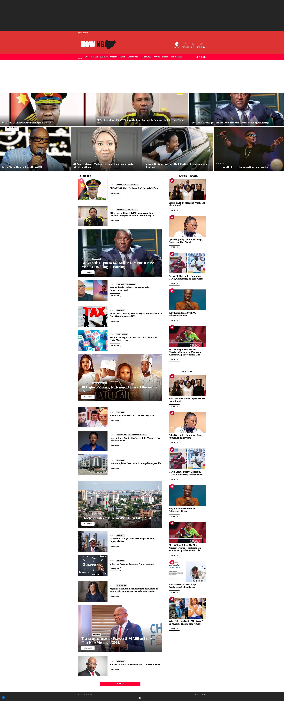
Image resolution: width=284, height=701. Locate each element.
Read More (115, 193)
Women (122, 57)
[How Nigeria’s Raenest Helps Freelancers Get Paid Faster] (187, 571)
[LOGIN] (204, 57)
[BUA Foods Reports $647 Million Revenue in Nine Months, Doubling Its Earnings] (236, 109)
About (80, 33)
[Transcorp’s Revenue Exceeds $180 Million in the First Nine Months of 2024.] (120, 628)
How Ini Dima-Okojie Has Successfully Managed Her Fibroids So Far (135, 439)
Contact (85, 33)
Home (86, 57)
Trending (201, 47)
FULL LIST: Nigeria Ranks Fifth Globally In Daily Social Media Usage (134, 338)
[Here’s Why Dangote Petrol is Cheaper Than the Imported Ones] (92, 541)
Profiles (94, 57)
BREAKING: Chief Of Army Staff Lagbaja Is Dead (134, 188)
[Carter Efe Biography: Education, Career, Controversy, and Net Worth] (187, 263)
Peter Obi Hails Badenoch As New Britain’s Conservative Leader (130, 288)
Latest (177, 47)
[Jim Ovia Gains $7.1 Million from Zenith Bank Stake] (92, 666)
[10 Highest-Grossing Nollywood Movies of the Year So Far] (120, 377)
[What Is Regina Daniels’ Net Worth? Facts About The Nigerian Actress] (187, 608)
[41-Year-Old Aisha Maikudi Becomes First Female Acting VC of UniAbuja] (106, 149)
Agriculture (133, 57)
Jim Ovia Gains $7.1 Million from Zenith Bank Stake (135, 664)
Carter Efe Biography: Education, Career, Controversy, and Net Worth (186, 277)
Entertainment (99, 383)
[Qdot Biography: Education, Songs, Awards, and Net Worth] (187, 226)
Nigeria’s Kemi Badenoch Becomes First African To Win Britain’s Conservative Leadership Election (134, 590)
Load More (120, 684)
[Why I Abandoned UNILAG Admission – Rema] (187, 299)
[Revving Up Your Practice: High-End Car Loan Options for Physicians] (177, 149)
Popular (185, 47)
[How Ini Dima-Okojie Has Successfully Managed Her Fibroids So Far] (92, 441)
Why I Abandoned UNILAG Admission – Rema (182, 314)
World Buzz (130, 284)
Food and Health (139, 435)
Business (103, 57)
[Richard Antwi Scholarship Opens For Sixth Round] (187, 189)
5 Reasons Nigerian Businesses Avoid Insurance (132, 564)
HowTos (156, 57)
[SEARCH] (200, 57)
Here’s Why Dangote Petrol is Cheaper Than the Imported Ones (132, 540)
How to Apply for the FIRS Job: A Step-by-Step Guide (135, 463)
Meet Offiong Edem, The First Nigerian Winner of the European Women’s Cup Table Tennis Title (185, 352)
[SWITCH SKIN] (197, 57)
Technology (145, 57)
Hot (193, 47)
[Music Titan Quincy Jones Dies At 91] (35, 149)
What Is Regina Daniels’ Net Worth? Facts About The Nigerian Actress (186, 622)
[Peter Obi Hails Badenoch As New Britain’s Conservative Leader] (92, 290)
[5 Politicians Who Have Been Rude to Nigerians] (92, 417)
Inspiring (113, 57)
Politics (134, 185)
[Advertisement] (142, 15)
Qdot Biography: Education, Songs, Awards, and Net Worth (186, 240)
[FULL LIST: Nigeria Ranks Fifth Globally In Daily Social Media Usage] (92, 340)
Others (165, 57)
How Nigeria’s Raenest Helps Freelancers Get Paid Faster (182, 585)
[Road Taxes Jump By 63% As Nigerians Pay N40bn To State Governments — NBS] (92, 316)
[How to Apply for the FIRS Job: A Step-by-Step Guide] (92, 464)
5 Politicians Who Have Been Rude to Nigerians (132, 415)
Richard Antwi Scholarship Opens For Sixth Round (187, 204)
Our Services (176, 57)
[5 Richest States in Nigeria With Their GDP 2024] (120, 504)
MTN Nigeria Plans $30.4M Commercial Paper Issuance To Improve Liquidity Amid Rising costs (133, 214)
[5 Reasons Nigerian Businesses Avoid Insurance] (92, 565)
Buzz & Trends (122, 185)
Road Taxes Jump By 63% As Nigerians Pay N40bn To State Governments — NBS (136, 314)
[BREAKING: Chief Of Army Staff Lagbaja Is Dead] (47, 109)
